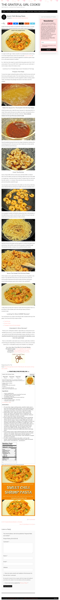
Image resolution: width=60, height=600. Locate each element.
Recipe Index (15, 11)
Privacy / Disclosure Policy (41, 11)
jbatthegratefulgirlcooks (22, 352)
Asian (13, 18)
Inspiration (22, 11)
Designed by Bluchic (55, 598)
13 (4, 16)
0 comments (32, 519)
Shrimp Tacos (7, 323)
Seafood (26, 18)
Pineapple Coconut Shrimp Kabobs (12, 325)
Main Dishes (18, 18)
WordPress (26, 598)
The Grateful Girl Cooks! (21, 4)
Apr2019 (4, 17)
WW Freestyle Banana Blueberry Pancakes (12, 522)
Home (4, 11)
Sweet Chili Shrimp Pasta (16, 16)
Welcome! (9, 11)
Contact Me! (30, 11)
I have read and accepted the (16, 583)
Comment (6, 541)
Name (5, 555)
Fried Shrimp (7, 321)
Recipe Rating (7, 538)
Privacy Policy (24, 583)
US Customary (5, 402)
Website (5, 567)
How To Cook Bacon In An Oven (27, 524)
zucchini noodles (28, 55)
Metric (10, 402)
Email (5, 561)
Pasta (22, 18)
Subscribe (49, 49)
